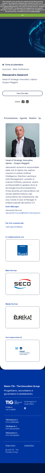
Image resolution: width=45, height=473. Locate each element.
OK (22, 15)
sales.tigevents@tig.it (14, 227)
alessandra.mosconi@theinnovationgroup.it (23, 213)
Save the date (22, 93)
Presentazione (11, 118)
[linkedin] (27, 101)
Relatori (32, 118)
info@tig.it (9, 407)
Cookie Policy (8, 6)
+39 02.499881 (11, 409)
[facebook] (23, 101)
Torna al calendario (14, 64)
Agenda (23, 118)
